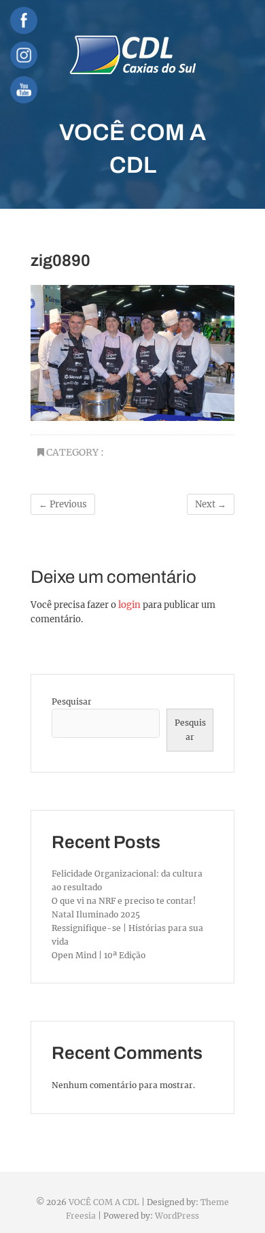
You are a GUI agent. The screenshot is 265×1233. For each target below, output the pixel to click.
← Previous (63, 504)
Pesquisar (72, 701)
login (129, 605)
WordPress (177, 1216)
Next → (210, 504)
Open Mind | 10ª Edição (98, 955)
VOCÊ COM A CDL (132, 149)
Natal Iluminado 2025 (96, 914)
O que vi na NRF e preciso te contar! (124, 901)
